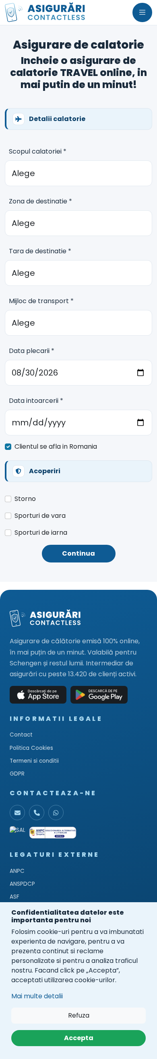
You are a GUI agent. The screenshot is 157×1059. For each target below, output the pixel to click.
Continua (78, 553)
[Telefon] (36, 812)
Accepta (78, 1038)
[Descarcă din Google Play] (98, 695)
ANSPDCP (22, 884)
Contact (21, 735)
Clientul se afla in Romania (55, 446)
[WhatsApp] (56, 812)
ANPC (17, 871)
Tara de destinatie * (40, 251)
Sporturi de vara (40, 515)
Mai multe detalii (37, 996)
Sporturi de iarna (40, 532)
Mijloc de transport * (41, 301)
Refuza (78, 1015)
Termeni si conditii (34, 761)
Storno (25, 498)
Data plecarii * (31, 350)
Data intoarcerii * (36, 400)
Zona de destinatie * (40, 201)
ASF (14, 897)
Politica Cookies (31, 748)
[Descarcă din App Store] (38, 695)
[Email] (17, 812)
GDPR (17, 774)
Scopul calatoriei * (37, 151)
